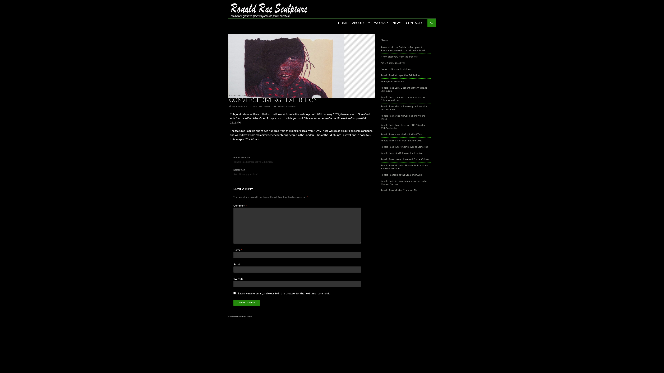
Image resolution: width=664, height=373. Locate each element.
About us (359, 23)
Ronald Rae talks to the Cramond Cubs (401, 174)
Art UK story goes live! (245, 172)
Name (237, 249)
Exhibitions (236, 95)
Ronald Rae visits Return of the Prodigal (402, 152)
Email (237, 264)
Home (343, 23)
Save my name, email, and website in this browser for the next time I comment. (284, 293)
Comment (240, 205)
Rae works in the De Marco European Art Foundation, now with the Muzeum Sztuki (403, 49)
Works (380, 23)
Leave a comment (286, 106)
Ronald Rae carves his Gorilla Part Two (401, 134)
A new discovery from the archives (399, 56)
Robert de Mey (263, 106)
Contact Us (415, 23)
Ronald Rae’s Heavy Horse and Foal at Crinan (405, 159)
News (397, 23)
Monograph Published (392, 81)
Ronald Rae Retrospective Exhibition (253, 159)
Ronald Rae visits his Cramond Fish (399, 190)
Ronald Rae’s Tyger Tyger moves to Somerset (404, 146)
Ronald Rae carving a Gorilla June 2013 (401, 140)
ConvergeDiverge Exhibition (396, 69)
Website (238, 278)
